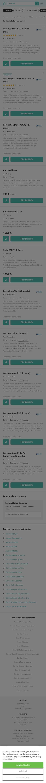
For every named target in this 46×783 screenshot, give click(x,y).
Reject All (23, 771)
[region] (23, 764)
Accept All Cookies (23, 765)
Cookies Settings (23, 777)
